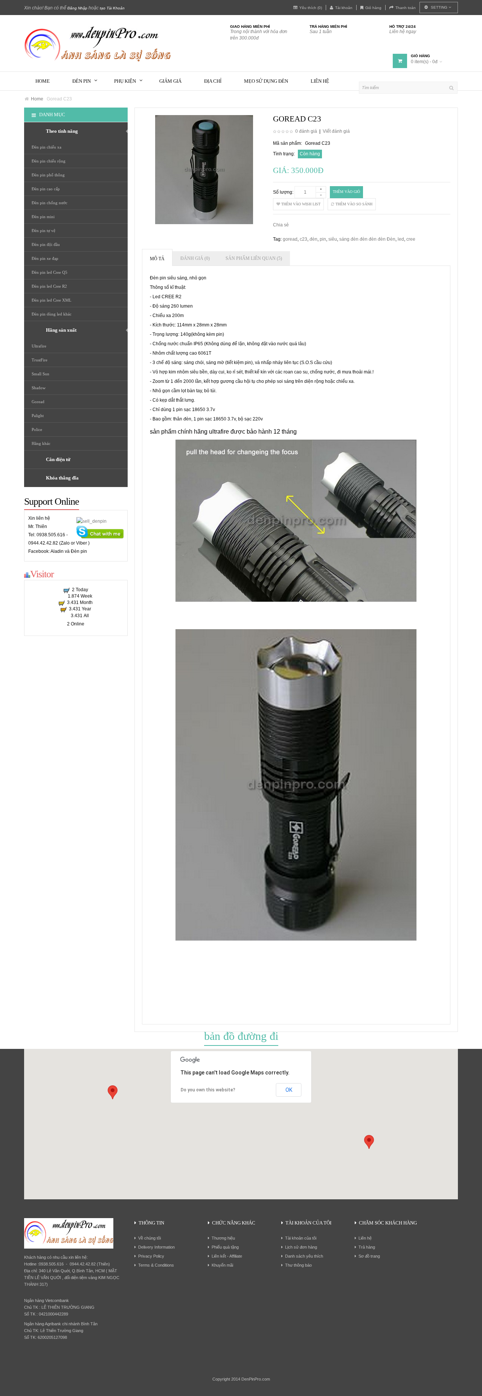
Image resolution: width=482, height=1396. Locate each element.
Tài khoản (343, 8)
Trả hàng (366, 1247)
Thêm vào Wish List (300, 204)
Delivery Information (156, 1247)
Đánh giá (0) (195, 258)
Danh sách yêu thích (304, 1256)
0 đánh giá (306, 131)
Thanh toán (405, 8)
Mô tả (157, 258)
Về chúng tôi (149, 1238)
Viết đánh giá (336, 131)
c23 (303, 239)
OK (288, 1090)
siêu (332, 239)
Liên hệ (365, 1238)
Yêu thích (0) (310, 8)
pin (323, 239)
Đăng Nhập (77, 8)
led (401, 239)
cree (410, 239)
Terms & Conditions (156, 1265)
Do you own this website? (208, 1090)
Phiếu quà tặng (225, 1247)
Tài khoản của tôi (300, 1238)
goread (290, 239)
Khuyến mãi (222, 1265)
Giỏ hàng (373, 8)
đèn (313, 239)
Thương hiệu (223, 1238)
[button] (369, 1142)
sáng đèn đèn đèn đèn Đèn (367, 239)
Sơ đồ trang (369, 1256)
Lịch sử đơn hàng (301, 1247)
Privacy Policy (151, 1256)
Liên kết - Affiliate (227, 1256)
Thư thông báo (298, 1265)
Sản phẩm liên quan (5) (254, 258)
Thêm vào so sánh (353, 204)
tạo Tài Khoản (112, 8)
